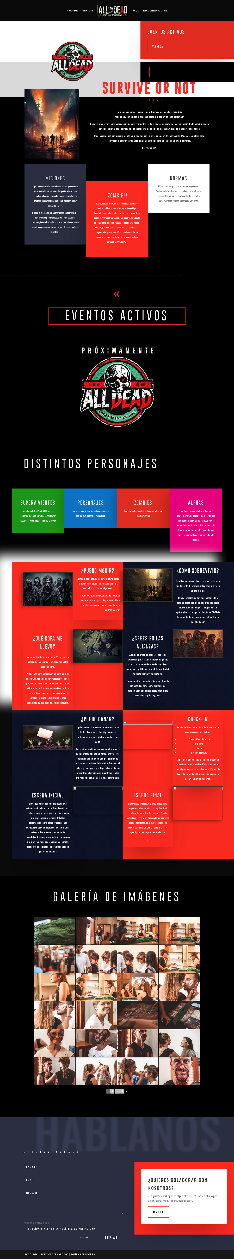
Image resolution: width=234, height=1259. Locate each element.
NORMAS (88, 10)
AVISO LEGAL (31, 1254)
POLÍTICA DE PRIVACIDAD (55, 1254)
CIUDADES (73, 10)
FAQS (136, 10)
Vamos (158, 46)
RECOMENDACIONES (155, 10)
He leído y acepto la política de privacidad (61, 1228)
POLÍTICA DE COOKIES (83, 1254)
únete (158, 1212)
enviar (111, 1237)
